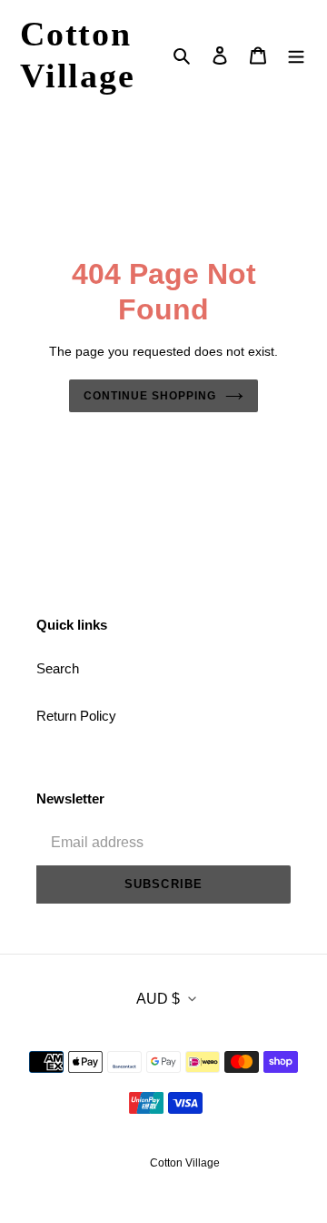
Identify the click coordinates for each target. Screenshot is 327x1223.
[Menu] (296, 55)
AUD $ (158, 998)
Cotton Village (77, 55)
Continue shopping (150, 395)
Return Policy (76, 715)
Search (57, 668)
